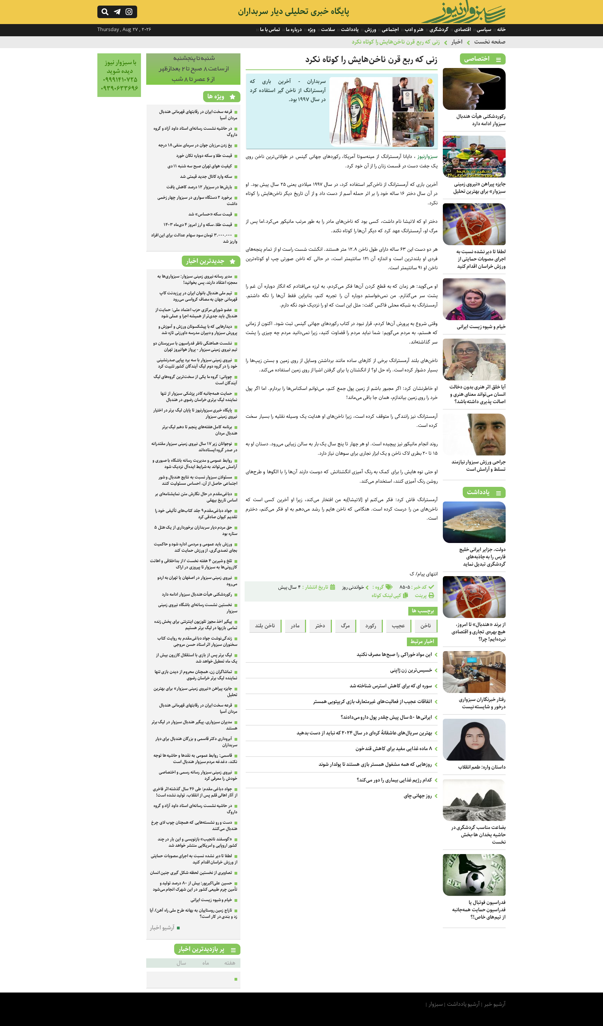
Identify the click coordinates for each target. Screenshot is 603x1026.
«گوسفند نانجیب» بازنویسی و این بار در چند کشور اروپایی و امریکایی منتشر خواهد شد (197, 842)
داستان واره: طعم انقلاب (482, 767)
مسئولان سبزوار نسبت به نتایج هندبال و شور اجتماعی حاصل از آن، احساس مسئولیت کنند (197, 480)
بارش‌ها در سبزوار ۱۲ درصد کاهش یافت (199, 187)
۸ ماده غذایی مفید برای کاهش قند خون (394, 749)
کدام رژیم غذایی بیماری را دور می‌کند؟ (394, 780)
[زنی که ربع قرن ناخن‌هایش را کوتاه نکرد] (381, 145)
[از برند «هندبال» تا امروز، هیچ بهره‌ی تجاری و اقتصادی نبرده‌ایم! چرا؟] (474, 616)
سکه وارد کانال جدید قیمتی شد (206, 176)
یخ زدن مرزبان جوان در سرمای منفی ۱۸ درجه (195, 145)
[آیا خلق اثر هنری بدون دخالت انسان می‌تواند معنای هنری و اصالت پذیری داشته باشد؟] (474, 379)
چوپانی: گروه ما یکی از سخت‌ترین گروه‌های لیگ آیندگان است (195, 380)
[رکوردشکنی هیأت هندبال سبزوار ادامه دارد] (474, 108)
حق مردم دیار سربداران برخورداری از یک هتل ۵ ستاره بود (195, 530)
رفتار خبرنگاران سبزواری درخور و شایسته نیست (482, 703)
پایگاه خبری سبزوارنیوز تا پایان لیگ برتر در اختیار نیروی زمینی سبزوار (195, 413)
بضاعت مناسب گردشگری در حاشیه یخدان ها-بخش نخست (478, 834)
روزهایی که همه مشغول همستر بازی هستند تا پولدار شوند (375, 764)
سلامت (327, 29)
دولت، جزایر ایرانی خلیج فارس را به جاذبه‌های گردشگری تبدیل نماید (482, 556)
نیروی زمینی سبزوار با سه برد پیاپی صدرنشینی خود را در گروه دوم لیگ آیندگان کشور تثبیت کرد (197, 363)
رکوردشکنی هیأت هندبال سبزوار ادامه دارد (481, 120)
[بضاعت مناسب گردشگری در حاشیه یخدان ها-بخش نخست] (474, 819)
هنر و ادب (414, 29)
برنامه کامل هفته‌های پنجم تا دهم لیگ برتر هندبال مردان (199, 430)
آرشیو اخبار (162, 928)
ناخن (425, 626)
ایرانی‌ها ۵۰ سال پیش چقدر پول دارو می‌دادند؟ (386, 717)
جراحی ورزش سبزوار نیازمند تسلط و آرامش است (479, 466)
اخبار (456, 42)
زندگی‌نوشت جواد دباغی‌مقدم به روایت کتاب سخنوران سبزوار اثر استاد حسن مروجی (197, 641)
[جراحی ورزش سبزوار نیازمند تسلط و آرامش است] (474, 454)
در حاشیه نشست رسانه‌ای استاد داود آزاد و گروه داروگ (195, 131)
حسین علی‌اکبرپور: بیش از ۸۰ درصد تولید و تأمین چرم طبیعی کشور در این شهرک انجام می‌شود (195, 886)
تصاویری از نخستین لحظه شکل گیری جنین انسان (191, 872)
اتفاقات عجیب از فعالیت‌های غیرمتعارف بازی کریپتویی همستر (372, 701)
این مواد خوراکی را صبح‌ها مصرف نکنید (394, 654)
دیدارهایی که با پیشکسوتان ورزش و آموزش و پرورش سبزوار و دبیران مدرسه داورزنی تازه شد (197, 330)
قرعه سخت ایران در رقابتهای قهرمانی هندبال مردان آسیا (198, 115)
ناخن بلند (265, 626)
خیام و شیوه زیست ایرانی (481, 327)
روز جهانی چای (418, 796)
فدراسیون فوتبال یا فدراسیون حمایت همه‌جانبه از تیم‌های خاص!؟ (479, 909)
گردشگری (438, 29)
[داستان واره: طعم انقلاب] (474, 759)
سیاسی (484, 29)
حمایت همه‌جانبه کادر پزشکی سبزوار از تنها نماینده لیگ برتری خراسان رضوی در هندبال (199, 396)
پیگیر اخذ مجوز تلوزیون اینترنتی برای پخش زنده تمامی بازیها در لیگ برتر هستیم (195, 625)
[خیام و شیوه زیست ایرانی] (474, 318)
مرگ (345, 626)
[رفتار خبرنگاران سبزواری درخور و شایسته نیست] (474, 691)
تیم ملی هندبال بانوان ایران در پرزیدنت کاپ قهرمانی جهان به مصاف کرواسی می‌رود (198, 296)
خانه (501, 29)
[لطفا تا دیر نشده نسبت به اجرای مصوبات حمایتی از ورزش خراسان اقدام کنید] (474, 243)
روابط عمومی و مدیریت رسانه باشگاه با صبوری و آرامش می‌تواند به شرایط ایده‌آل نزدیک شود (194, 463)
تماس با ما (269, 29)
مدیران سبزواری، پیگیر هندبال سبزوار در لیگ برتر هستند (194, 725)
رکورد (370, 626)
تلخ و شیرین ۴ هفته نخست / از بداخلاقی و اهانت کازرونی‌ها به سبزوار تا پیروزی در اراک (193, 564)
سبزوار (436, 1004)
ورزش (370, 29)
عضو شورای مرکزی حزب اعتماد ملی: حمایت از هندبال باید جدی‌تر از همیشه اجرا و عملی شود (196, 313)
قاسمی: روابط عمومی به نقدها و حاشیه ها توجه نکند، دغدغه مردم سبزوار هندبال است (195, 758)
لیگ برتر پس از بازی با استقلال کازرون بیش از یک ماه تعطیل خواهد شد (196, 658)
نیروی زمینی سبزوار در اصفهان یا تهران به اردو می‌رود (197, 581)
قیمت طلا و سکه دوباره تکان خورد (204, 155)
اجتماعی (390, 29)
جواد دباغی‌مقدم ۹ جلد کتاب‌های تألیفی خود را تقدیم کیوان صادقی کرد (196, 514)
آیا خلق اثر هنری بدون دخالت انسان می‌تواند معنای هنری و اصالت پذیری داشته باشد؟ (477, 394)
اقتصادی (462, 29)
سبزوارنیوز (427, 156)
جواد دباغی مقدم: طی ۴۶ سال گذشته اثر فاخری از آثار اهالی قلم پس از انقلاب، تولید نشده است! (195, 792)
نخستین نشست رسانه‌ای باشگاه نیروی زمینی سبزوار (197, 608)
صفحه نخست (490, 42)
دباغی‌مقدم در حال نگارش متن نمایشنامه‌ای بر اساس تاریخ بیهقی (196, 497)
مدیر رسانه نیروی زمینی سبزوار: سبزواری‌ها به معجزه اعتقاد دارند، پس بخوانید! (197, 279)
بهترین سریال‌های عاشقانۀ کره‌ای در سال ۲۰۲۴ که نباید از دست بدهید (364, 733)
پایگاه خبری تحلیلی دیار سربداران (293, 11)
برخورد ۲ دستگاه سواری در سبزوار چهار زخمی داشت (197, 201)
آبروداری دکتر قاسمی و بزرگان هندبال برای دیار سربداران (196, 742)
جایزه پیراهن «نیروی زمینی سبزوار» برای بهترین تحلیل (479, 188)
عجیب (398, 626)
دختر (320, 626)
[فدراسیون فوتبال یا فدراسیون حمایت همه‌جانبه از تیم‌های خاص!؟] (474, 894)
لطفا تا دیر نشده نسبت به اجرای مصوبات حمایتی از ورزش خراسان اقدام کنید (481, 259)
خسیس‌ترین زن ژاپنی (411, 670)
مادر (295, 626)
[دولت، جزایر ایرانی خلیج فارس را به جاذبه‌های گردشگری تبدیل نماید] (474, 541)
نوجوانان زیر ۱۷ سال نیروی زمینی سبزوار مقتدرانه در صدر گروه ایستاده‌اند (194, 447)
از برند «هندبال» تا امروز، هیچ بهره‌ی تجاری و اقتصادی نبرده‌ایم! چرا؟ (479, 631)
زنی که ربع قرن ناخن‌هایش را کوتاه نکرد (396, 42)
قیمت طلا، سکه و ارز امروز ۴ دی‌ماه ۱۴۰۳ (198, 224)
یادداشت (349, 29)
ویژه (311, 29)
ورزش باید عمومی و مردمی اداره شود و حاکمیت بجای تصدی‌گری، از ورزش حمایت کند (195, 547)
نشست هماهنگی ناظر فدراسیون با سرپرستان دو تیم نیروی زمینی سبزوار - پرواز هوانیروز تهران (195, 346)
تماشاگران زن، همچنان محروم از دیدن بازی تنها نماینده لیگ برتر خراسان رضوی (196, 675)
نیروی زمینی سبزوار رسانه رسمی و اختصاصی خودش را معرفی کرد (198, 775)
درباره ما (293, 29)
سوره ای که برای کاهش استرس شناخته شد (391, 686)
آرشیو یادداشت (463, 1004)
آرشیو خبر (495, 1004)
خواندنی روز (353, 587)
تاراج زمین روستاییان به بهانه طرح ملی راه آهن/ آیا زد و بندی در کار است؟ (193, 913)
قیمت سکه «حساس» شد (210, 214)
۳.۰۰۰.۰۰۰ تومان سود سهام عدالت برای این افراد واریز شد (194, 238)
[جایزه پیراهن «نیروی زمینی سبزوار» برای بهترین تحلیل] (474, 176)
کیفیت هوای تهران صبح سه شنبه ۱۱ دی (200, 166)
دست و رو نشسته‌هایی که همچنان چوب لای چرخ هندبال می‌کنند (194, 825)
